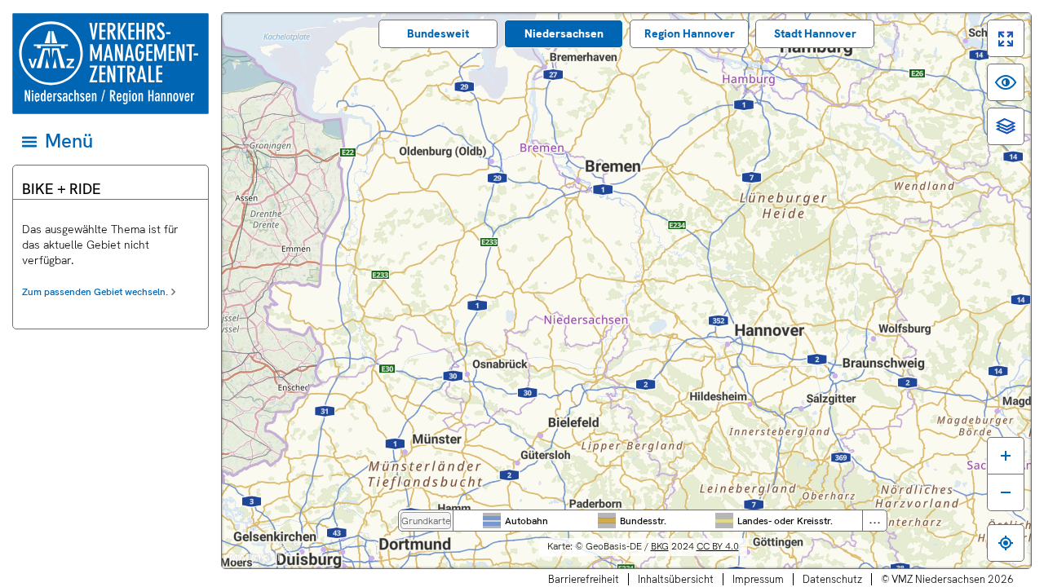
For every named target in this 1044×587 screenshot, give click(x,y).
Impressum (758, 579)
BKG (660, 546)
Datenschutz (832, 579)
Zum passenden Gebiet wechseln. (95, 291)
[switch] (1006, 38)
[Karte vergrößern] (1005, 455)
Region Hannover (689, 33)
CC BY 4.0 (718, 546)
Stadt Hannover (815, 33)
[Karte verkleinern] (1005, 492)
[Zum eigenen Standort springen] (1005, 543)
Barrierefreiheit (583, 579)
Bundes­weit (438, 33)
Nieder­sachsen (564, 33)
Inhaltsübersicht (676, 579)
